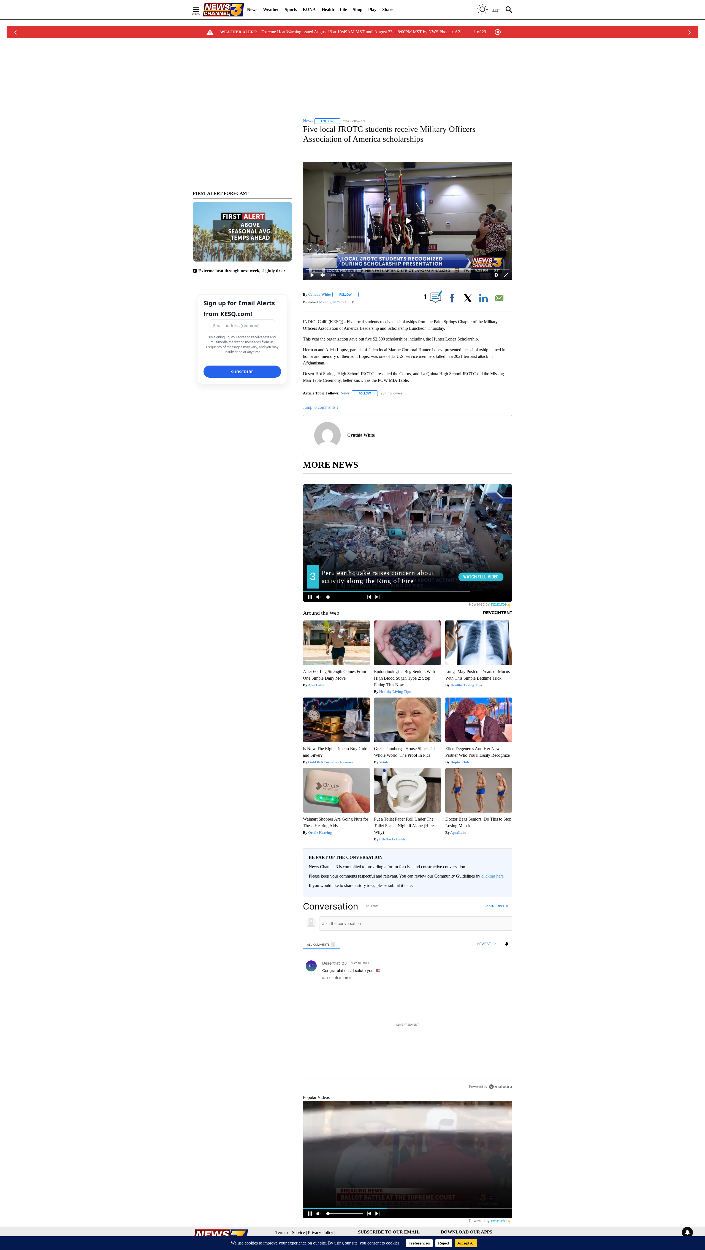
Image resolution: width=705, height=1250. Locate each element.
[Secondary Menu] (200, 9)
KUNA (309, 9)
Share (387, 9)
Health (328, 9)
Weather (271, 9)
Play (372, 9)
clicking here (492, 876)
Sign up (502, 906)
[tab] (321, 944)
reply (326, 977)
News (252, 9)
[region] (407, 1015)
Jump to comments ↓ (321, 407)
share (490, 977)
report (503, 977)
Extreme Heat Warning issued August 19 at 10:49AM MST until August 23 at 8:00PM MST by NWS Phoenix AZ (361, 31)
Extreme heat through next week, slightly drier (241, 270)
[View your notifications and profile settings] (506, 943)
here (408, 885)
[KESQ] (223, 10)
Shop (357, 9)
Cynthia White (319, 294)
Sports (291, 9)
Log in (489, 906)
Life (343, 9)
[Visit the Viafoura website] (500, 1124)
